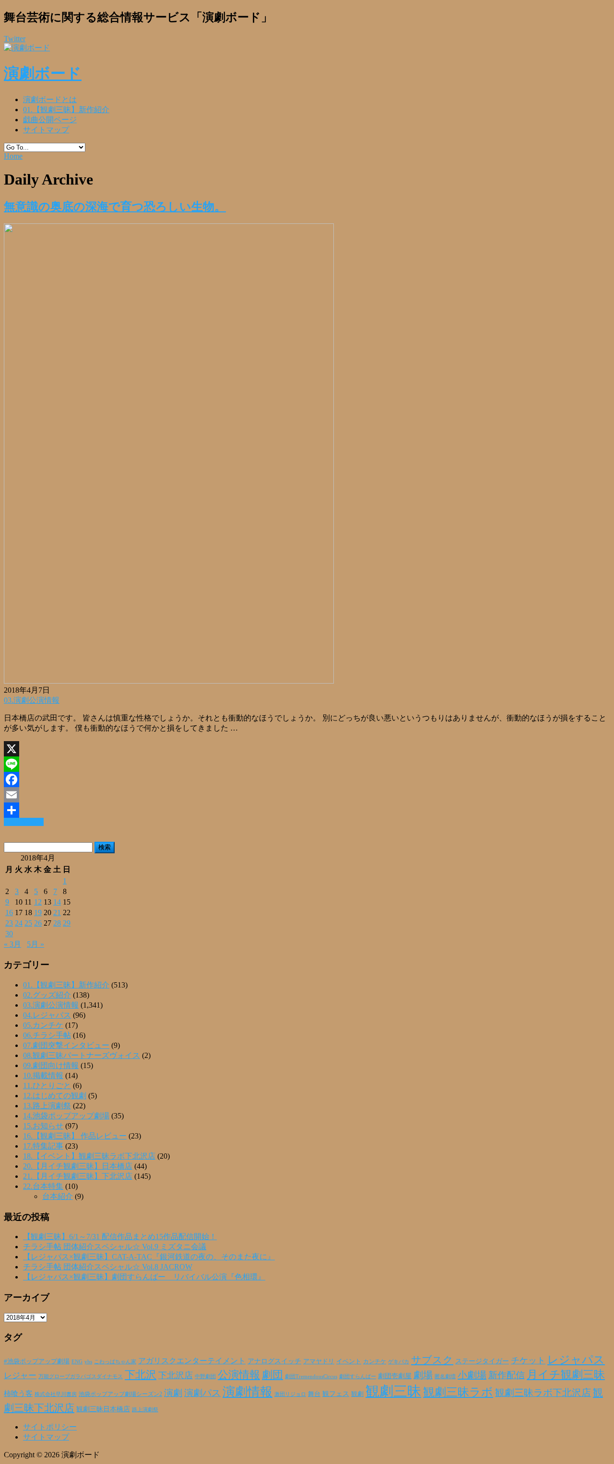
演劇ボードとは (50, 99)
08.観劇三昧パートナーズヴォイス (81, 1055)
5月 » (35, 944)
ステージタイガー (482, 1361)
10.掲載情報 (43, 1075)
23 (9, 923)
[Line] (307, 764)
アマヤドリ (318, 1361)
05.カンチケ (43, 1025)
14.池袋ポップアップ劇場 (66, 1116)
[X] (307, 748)
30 (9, 934)
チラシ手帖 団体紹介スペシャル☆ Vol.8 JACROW (107, 1267)
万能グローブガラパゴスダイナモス (80, 1376)
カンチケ (374, 1361)
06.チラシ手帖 (47, 1035)
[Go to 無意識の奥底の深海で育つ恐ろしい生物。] (169, 681)
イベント (348, 1361)
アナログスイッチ (274, 1361)
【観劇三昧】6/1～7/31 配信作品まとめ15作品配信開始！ (120, 1236)
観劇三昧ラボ (458, 1392)
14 (57, 902)
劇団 (272, 1375)
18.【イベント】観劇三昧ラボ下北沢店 (89, 1156)
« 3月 (12, 944)
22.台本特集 (43, 1186)
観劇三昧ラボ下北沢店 (543, 1392)
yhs (88, 1361)
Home (13, 156)
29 (67, 923)
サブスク (432, 1360)
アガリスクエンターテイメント (192, 1361)
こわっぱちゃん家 (115, 1361)
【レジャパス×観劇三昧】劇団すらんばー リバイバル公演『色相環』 (144, 1277)
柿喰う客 (18, 1393)
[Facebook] (307, 779)
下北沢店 (175, 1375)
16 (9, 912)
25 (28, 923)
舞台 (314, 1394)
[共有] (307, 810)
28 (57, 923)
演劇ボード (43, 73)
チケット (528, 1360)
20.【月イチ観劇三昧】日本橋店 (77, 1166)
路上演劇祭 (145, 1409)
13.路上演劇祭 (47, 1106)
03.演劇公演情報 (31, 700)
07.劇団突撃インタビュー (66, 1045)
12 (38, 902)
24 (19, 923)
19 (38, 912)
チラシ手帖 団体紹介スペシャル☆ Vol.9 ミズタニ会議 (114, 1247)
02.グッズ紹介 (47, 995)
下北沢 (140, 1375)
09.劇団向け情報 (51, 1065)
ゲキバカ (398, 1361)
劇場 (423, 1375)
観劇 (357, 1393)
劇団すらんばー (357, 1376)
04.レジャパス (47, 1015)
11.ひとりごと (47, 1085)
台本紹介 (57, 1196)
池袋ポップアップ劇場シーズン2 (120, 1394)
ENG (77, 1361)
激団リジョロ (290, 1394)
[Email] (307, 794)
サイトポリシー (50, 1427)
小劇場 (472, 1375)
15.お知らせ (43, 1126)
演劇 (173, 1393)
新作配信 (506, 1375)
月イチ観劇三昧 (566, 1375)
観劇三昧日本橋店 (103, 1409)
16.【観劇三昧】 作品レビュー (75, 1136)
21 (57, 912)
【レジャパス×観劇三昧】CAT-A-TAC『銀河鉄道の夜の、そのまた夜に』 (149, 1257)
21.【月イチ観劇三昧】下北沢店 (77, 1176)
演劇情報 (247, 1392)
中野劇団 (205, 1376)
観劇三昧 (393, 1391)
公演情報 (239, 1375)
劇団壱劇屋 (395, 1376)
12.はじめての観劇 (54, 1096)
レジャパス (576, 1359)
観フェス (335, 1393)
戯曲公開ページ (50, 120)
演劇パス (202, 1393)
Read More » (24, 822)
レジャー (20, 1375)
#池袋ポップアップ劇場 (37, 1361)
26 (38, 923)
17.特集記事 (43, 1146)
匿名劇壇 (445, 1376)
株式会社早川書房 (56, 1394)
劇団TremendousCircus (311, 1376)
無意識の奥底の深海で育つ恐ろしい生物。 (115, 206)
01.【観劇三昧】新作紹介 (66, 109)
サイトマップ (46, 130)
